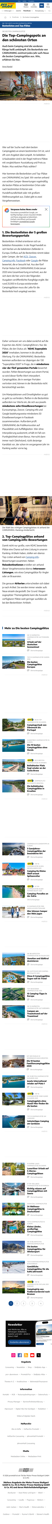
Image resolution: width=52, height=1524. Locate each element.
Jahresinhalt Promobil (35, 1436)
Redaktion (42, 1409)
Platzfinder (27, 10)
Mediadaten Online (18, 1456)
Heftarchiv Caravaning (15, 1436)
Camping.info (8, 260)
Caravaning (9, 1367)
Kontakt (6, 1394)
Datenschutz (43, 1394)
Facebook (20, 260)
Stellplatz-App (39, 1367)
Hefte (24, 1)
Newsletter (21, 1367)
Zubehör (18, 10)
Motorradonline (38, 1507)
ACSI (25, 256)
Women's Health (43, 1514)
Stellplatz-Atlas (39, 1374)
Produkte (31, 1)
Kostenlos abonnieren (19, 1342)
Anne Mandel (7, 66)
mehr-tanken (11, 1507)
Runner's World (28, 1514)
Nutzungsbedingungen (26, 1394)
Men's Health (24, 1507)
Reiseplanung (39, 10)
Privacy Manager (14, 1402)
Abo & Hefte (16, 1429)
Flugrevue (30, 1500)
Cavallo (21, 1500)
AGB (13, 1394)
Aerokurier (12, 1493)
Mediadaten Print (34, 1456)
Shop (30, 1367)
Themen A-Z (9, 1381)
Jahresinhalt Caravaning (26, 1443)
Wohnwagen (7, 10)
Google (34, 260)
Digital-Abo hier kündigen (25, 1409)
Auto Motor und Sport (27, 1493)
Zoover (32, 256)
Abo (19, 1)
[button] (26, 85)
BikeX (40, 1493)
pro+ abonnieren (12, 1374)
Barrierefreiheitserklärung (33, 1402)
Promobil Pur (26, 1374)
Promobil (15, 1514)
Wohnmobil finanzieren (39, 1381)
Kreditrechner (22, 1381)
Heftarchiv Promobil (31, 1429)
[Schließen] (46, 209)
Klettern (40, 1500)
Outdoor (6, 1514)
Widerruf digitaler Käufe (26, 1416)
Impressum (9, 1409)
